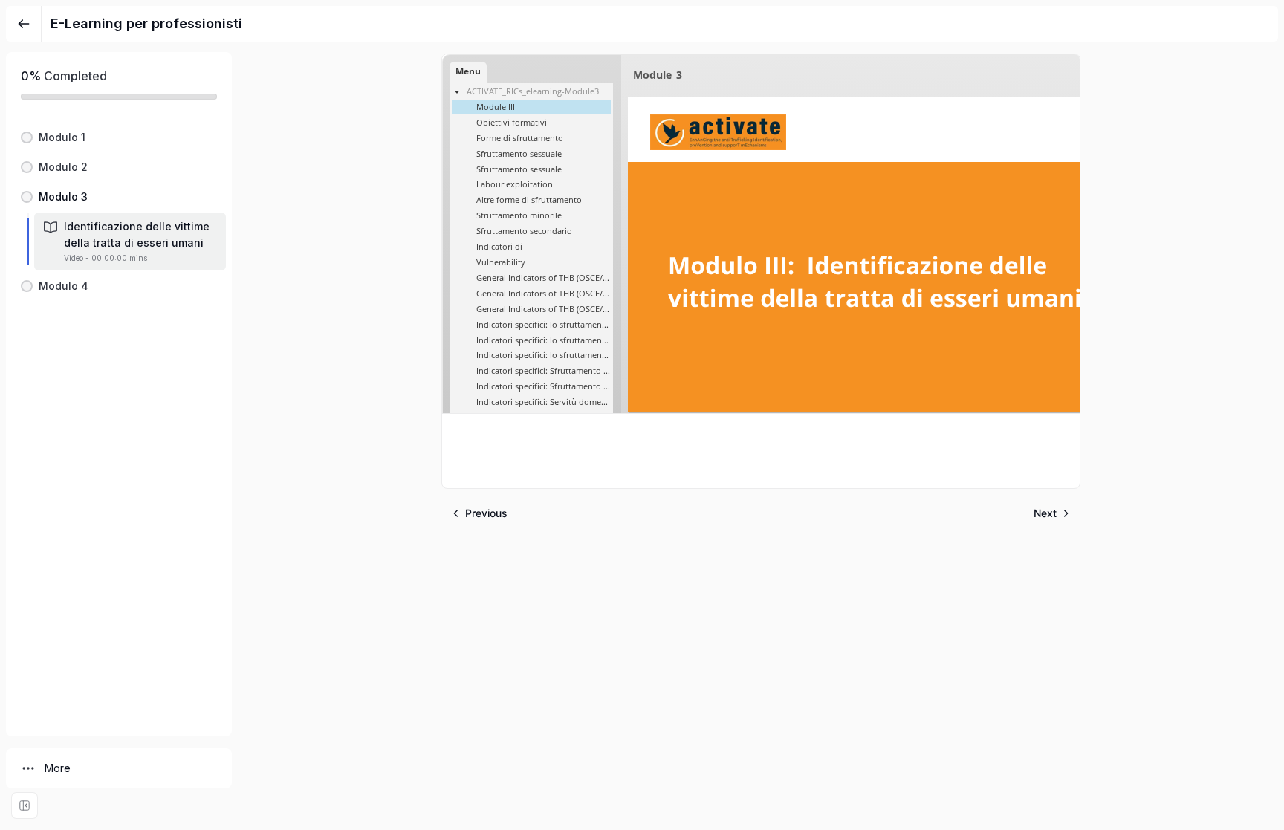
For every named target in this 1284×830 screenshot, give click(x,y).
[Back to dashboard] (24, 24)
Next (1045, 513)
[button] (119, 137)
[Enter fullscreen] (24, 805)
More (58, 768)
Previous (486, 513)
